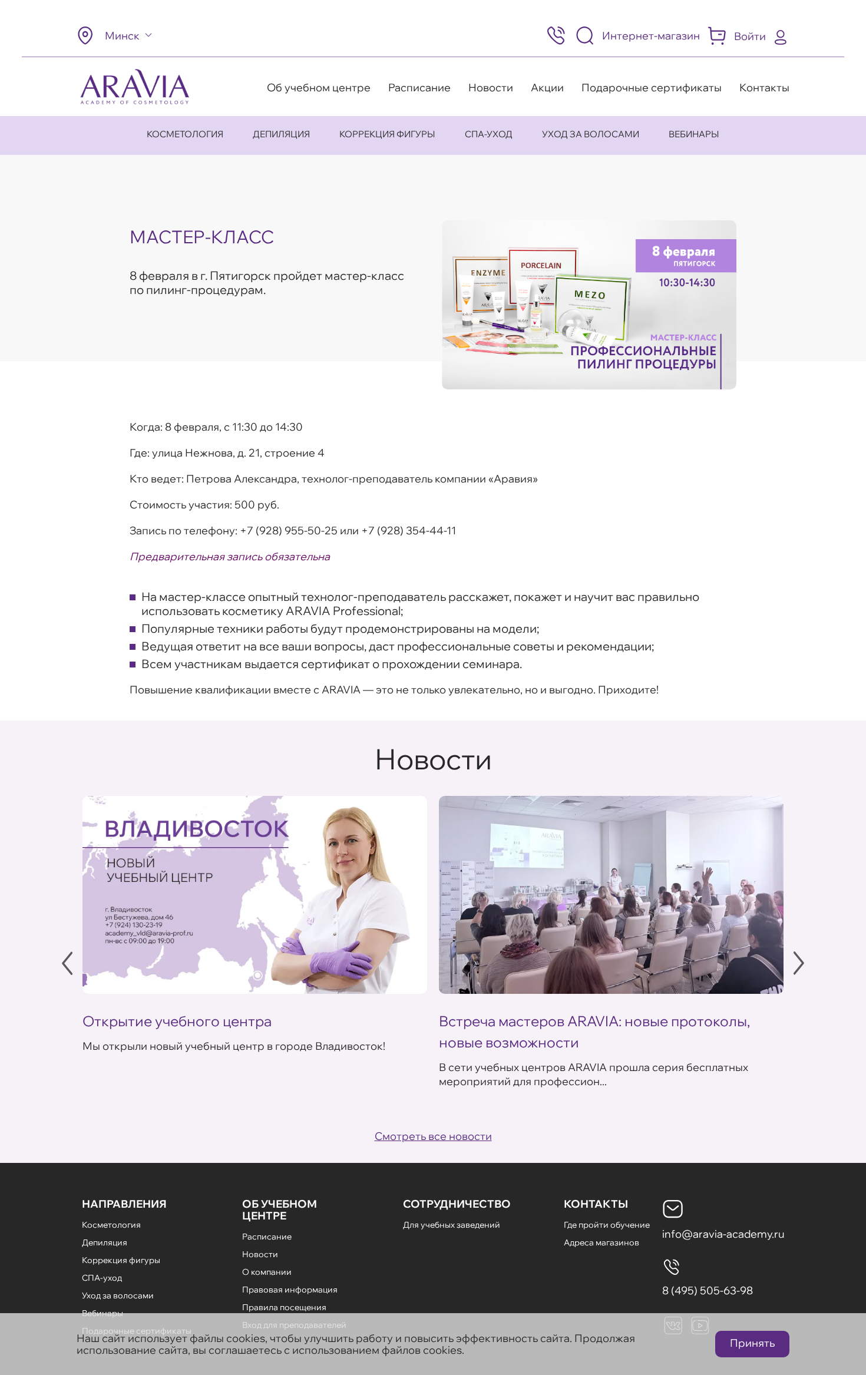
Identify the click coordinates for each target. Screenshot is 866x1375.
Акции (547, 87)
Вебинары (694, 134)
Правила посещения (284, 1307)
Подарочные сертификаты (651, 87)
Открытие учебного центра (177, 1021)
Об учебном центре (319, 87)
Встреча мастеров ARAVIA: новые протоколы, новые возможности (594, 1031)
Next (799, 963)
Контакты (764, 87)
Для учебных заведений (451, 1224)
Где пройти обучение (607, 1224)
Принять (752, 1343)
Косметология (185, 134)
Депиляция (281, 134)
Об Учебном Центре (279, 1209)
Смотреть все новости (433, 1136)
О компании (267, 1272)
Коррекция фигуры (387, 134)
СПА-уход (489, 134)
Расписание (419, 87)
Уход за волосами (590, 134)
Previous (67, 963)
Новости (490, 87)
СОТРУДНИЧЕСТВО (457, 1204)
